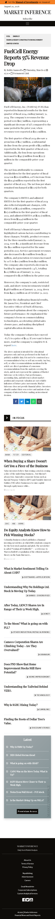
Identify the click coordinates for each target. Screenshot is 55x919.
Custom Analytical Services (27, 894)
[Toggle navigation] (27, 23)
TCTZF (16, 455)
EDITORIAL (26, 455)
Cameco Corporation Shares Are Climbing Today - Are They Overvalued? (23, 646)
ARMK (21, 524)
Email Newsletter (27, 887)
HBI (13, 524)
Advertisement (27, 877)
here (13, 345)
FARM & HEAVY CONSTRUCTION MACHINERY (24, 40)
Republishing (27, 873)
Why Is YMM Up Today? (21, 746)
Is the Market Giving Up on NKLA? (27, 800)
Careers (28, 880)
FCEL (8, 36)
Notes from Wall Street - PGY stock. (27, 792)
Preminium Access (27, 811)
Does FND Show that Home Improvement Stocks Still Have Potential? (22, 668)
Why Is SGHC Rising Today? (21, 705)
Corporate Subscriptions (27, 890)
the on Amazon (30, 2)
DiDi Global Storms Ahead (22, 755)
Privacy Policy (27, 867)
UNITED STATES (12, 44)
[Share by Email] (39, 401)
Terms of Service (27, 864)
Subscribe (27, 18)
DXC (7, 524)
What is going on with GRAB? (24, 763)
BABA (7, 455)
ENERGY (16, 36)
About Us (27, 860)
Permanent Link (21, 73)
